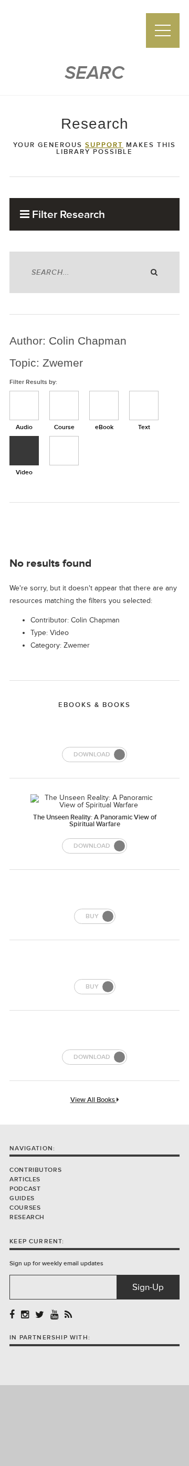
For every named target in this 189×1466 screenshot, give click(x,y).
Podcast (24, 1189)
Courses (24, 1208)
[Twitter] (39, 1315)
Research (27, 1217)
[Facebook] (12, 1315)
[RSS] (68, 1315)
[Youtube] (54, 1315)
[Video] (24, 450)
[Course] (64, 405)
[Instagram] (25, 1315)
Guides (22, 1198)
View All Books (93, 1100)
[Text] (144, 405)
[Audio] (24, 405)
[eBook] (104, 405)
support (104, 145)
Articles (24, 1179)
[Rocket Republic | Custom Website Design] (94, 1425)
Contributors (35, 1170)
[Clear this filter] (64, 450)
